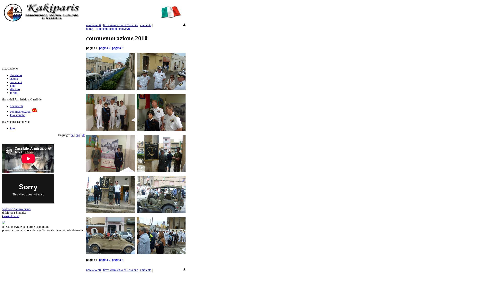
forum (13, 92)
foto (12, 128)
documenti (16, 106)
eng (78, 135)
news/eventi (93, 25)
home (89, 28)
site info (15, 89)
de (83, 135)
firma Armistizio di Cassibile (120, 25)
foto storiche (17, 115)
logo (12, 85)
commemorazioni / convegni (113, 28)
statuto (14, 78)
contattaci (16, 82)
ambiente (145, 25)
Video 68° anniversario (16, 209)
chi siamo (16, 75)
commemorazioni (20, 111)
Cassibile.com (10, 216)
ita (72, 135)
